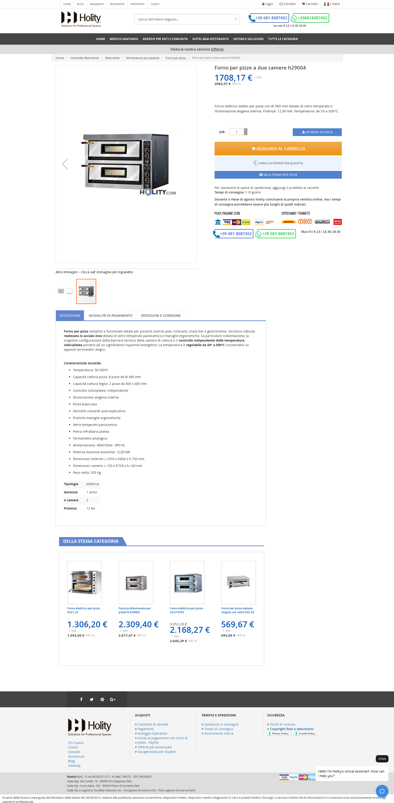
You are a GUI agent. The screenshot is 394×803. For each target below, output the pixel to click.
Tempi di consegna (218, 729)
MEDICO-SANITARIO (124, 39)
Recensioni (117, 4)
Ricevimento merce (218, 733)
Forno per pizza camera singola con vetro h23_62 (237, 610)
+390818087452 (312, 18)
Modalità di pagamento (110, 315)
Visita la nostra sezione (197, 49)
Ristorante (112, 58)
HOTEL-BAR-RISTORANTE (210, 39)
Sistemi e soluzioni (248, 39)
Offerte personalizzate (155, 747)
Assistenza (76, 756)
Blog (80, 4)
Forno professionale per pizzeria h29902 (135, 610)
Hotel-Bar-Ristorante (85, 58)
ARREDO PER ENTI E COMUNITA (165, 39)
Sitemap (74, 765)
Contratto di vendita (153, 724)
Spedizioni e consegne (161, 315)
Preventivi (137, 4)
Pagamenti (97, 4)
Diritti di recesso (282, 724)
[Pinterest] (102, 699)
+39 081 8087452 (271, 18)
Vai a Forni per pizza (279, 174)
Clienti (154, 4)
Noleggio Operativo (152, 733)
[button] (65, 164)
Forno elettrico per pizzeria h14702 (187, 610)
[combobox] (187, 19)
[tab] (71, 315)
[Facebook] (81, 699)
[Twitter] (91, 699)
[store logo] (81, 19)
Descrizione (69, 315)
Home (67, 4)
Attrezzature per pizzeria (143, 58)
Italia (335, 4)
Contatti (74, 752)
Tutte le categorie (283, 39)
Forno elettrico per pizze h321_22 (83, 610)
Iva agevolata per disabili (157, 751)
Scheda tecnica (318, 132)
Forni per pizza (176, 58)
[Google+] (112, 699)
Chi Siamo (75, 743)
